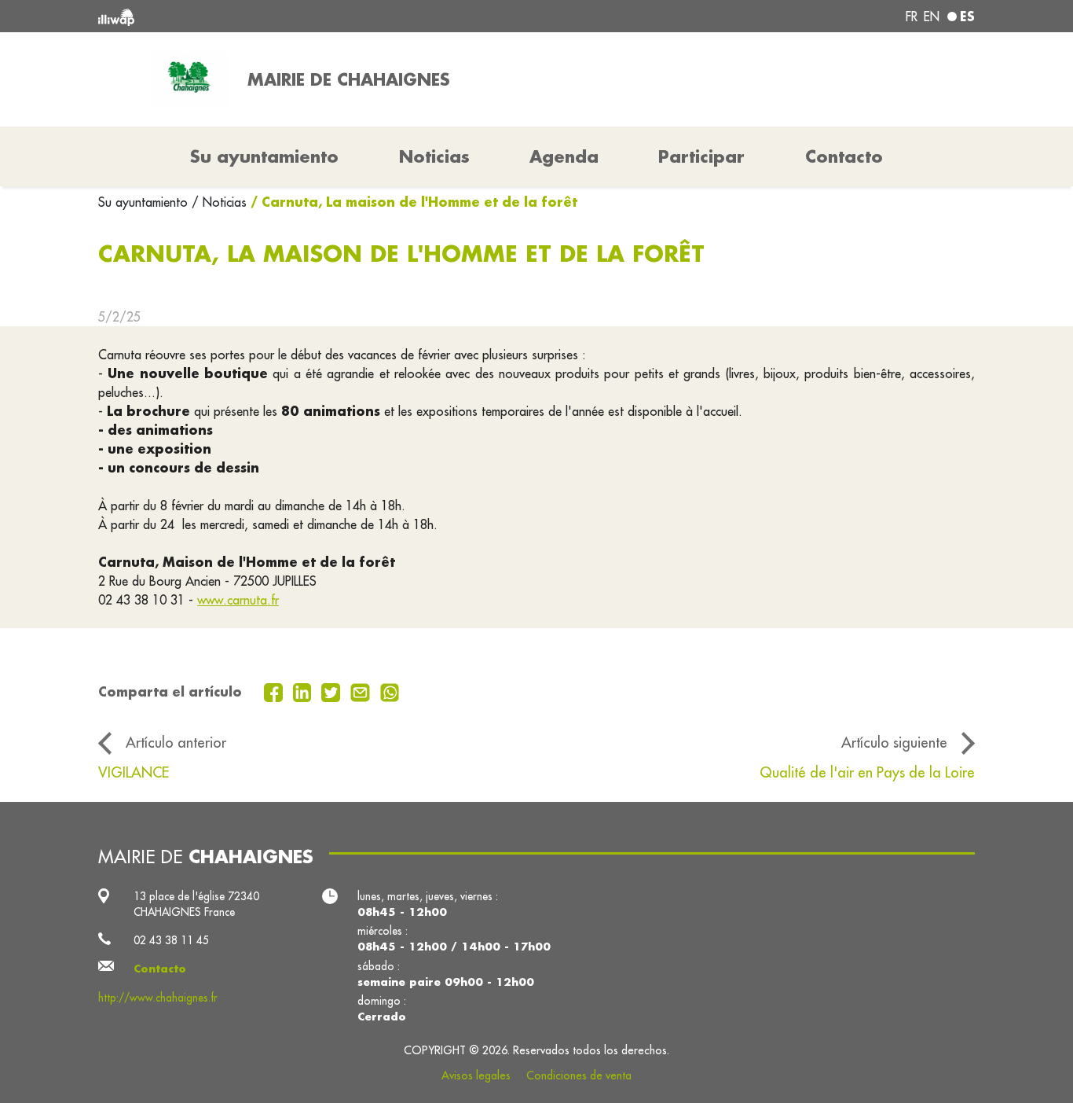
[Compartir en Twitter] (332, 691)
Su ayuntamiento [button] (264, 156)
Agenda (564, 156)
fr (911, 16)
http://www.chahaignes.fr (158, 998)
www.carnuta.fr (238, 600)
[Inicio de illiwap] (275, 16)
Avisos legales (476, 1075)
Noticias (434, 156)
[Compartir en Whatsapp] (390, 691)
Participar (701, 156)
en (931, 16)
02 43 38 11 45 (171, 940)
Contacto (844, 156)
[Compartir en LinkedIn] (304, 691)
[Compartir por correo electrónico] (362, 691)
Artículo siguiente (894, 742)
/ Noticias (219, 202)
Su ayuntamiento (145, 202)
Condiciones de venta (579, 1075)
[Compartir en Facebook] (275, 691)
